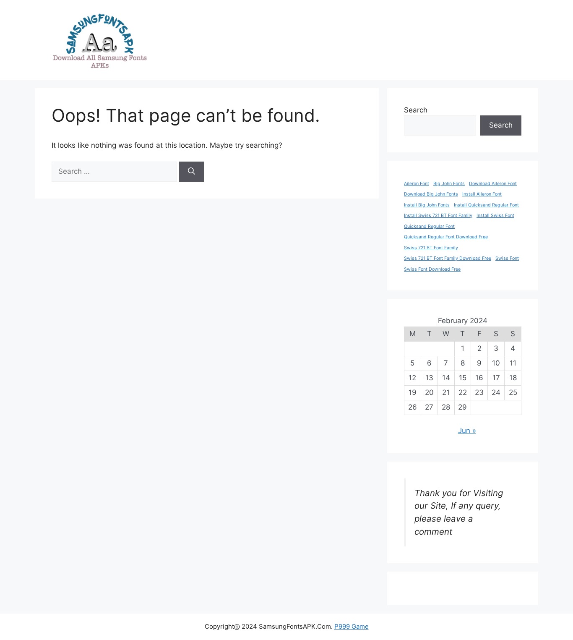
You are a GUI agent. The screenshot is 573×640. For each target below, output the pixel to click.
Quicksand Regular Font (429, 226)
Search (415, 110)
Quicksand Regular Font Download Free (446, 237)
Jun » (467, 430)
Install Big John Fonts (427, 205)
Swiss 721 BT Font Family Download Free (447, 258)
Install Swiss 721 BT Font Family (438, 215)
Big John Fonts (449, 183)
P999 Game (351, 626)
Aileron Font (416, 183)
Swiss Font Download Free (432, 269)
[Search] (191, 172)
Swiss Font (507, 258)
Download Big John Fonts (431, 194)
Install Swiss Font (495, 215)
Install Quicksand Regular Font (486, 205)
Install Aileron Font (482, 194)
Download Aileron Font (493, 183)
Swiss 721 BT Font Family (431, 248)
